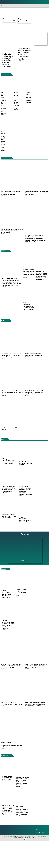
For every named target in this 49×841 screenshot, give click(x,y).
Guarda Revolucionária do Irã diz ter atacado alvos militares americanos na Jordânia (8, 624)
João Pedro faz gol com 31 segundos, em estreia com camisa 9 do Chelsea (34, 392)
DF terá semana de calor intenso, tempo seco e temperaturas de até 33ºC (9, 19)
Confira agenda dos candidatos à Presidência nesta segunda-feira (28, 273)
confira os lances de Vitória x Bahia (11, 428)
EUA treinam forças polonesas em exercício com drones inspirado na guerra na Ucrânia (36, 665)
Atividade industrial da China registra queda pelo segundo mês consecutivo (6, 595)
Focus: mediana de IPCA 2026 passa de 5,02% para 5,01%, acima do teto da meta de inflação (22, 781)
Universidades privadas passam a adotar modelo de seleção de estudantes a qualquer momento (25, 490)
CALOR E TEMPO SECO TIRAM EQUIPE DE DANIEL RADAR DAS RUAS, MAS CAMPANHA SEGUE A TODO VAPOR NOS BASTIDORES (11, 282)
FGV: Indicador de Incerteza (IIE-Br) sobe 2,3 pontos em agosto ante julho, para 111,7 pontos (8, 809)
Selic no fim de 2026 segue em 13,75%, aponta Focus (7, 778)
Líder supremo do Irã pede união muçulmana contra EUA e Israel (11, 703)
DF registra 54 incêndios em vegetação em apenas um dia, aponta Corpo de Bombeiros (5, 103)
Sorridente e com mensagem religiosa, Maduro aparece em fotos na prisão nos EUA (35, 704)
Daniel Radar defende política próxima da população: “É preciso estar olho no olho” (5, 141)
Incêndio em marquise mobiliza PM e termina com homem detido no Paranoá (23, 20)
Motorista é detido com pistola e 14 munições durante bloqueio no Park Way (7, 60)
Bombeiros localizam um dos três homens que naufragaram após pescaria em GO (36, 193)
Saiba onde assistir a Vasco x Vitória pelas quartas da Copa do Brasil (12, 392)
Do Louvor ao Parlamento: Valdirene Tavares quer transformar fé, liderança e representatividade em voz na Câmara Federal (35, 239)
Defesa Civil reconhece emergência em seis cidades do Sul (25, 519)
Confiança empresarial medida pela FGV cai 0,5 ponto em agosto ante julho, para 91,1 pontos (22, 810)
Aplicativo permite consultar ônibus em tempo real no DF (29, 98)
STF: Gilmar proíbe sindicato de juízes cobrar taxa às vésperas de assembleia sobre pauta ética (41, 276)
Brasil (3, 439)
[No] (47, 837)
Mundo (3, 569)
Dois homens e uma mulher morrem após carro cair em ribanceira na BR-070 (10, 193)
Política (3, 251)
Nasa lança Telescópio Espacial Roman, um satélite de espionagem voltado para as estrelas (8, 489)
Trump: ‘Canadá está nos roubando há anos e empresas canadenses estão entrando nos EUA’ (11, 744)
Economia (4, 755)
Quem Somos (41, 832)
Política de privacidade (41, 827)
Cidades (4, 74)
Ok (24, 839)
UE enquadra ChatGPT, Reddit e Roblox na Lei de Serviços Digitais (8, 461)
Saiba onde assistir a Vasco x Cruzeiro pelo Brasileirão (34, 354)
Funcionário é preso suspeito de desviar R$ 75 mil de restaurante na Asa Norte (24, 54)
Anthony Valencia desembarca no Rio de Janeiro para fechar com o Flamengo (12, 355)
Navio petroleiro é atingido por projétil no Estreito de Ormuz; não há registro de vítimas (12, 665)
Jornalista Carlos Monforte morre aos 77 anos (25, 463)
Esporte (3, 320)
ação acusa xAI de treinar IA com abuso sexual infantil (9, 516)
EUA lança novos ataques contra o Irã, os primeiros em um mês (21, 591)
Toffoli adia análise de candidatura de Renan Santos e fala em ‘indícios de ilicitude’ (28, 307)
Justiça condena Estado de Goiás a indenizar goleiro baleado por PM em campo (12, 230)
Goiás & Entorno (6, 158)
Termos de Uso (40, 829)
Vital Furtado (24, 560)
